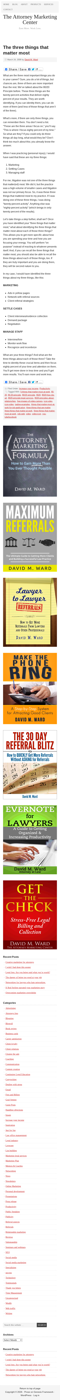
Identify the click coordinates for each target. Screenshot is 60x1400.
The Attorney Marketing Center (30, 19)
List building (11, 1150)
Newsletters (11, 1181)
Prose (27, 1392)
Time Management (14, 1293)
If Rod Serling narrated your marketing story (25, 988)
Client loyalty (11, 1044)
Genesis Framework (43, 1392)
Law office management (16, 1135)
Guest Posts (11, 1105)
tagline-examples (22, 404)
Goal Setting (11, 1100)
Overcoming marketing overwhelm (21, 993)
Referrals (9, 1227)
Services (48, 4)
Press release (11, 1201)
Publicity (9, 1217)
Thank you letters (13, 1288)
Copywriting (11, 1079)
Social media (11, 1257)
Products (36, 4)
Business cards (12, 1034)
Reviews (9, 1237)
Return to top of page (30, 1388)
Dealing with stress (14, 1084)
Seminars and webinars (16, 1247)
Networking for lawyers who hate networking (26, 982)
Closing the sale (12, 1054)
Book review (11, 1028)
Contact (8, 9)
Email (8, 1090)
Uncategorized (12, 1298)
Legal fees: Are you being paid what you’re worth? (28, 972)
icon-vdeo (48, 401)
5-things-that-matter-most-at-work (35, 392)
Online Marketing (13, 1186)
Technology (11, 1278)
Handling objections (14, 1110)
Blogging (10, 1018)
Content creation (13, 1069)
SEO (8, 1252)
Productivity (45, 388)
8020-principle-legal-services (20, 398)
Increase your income (28, 388)
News (8, 1176)
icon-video (9, 404)
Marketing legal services (16, 1156)
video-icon (36, 414)
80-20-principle (14, 395)
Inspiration (10, 1125)
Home (6, 4)
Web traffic (10, 1308)
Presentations (11, 1196)
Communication (12, 1064)
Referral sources (13, 1222)
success (9, 1273)
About (24, 4)
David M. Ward (31, 59)
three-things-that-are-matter (38, 407)
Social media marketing (16, 1262)
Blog (15, 4)
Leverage (10, 1145)
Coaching (10, 1059)
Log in (36, 1395)
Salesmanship (11, 1242)
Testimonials (11, 1283)
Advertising (11, 1008)
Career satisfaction (14, 1039)
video (28, 414)
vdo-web (21, 414)
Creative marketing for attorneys (20, 962)
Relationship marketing (16, 1232)
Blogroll (9, 1023)
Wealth (9, 1303)
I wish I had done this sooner (18, 967)
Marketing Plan (12, 1161)
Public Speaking (13, 1212)
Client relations (12, 1049)
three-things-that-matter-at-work (18, 411)
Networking (11, 1171)
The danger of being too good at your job (24, 977)
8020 (38, 395)
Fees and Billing (13, 1095)
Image (8, 1115)
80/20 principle (28, 395)
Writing (9, 1313)
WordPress (26, 1395)
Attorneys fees (12, 1013)
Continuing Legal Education (18, 1074)
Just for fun (11, 1130)
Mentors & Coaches (14, 1166)
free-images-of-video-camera (29, 401)
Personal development (15, 1191)
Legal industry (12, 1140)
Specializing (11, 1267)
